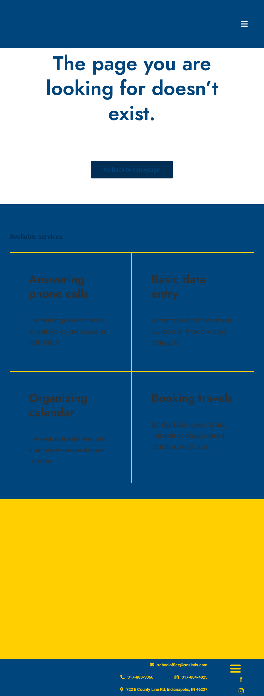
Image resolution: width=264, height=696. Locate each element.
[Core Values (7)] (34, 8)
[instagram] (241, 690)
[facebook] (241, 679)
